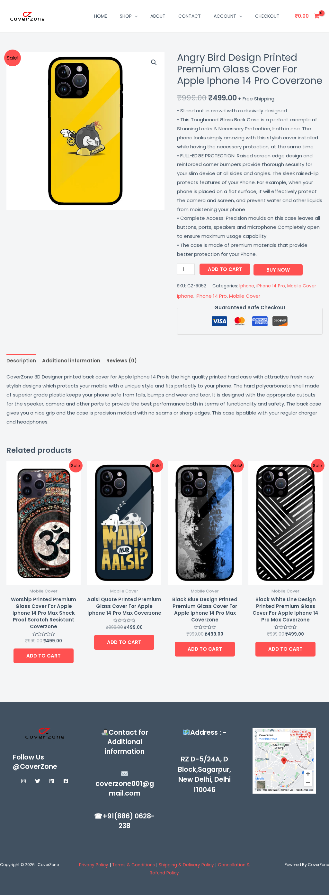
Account (225, 16)
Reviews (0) (121, 360)
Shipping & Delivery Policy (186, 865)
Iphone (246, 286)
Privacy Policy (93, 865)
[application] (135, 16)
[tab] (21, 361)
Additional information (71, 360)
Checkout (267, 16)
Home (100, 16)
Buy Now (278, 269)
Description (21, 360)
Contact (189, 16)
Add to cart (225, 269)
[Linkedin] (52, 781)
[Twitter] (37, 781)
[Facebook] (66, 781)
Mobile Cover (301, 286)
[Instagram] (23, 781)
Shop (126, 16)
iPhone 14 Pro (270, 286)
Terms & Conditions (134, 865)
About (157, 16)
